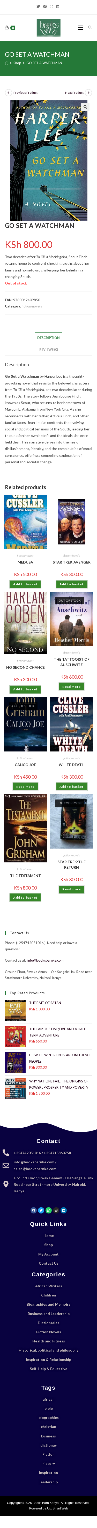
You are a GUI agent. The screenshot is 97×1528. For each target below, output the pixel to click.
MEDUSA (25, 562)
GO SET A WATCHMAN (44, 63)
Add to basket (25, 584)
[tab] (48, 338)
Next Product (74, 92)
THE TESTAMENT (25, 875)
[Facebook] (45, 6)
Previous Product (25, 92)
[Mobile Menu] (81, 27)
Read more (71, 687)
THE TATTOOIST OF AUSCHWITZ (71, 662)
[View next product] (88, 92)
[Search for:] (88, 27)
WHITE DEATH (72, 764)
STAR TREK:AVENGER (72, 562)
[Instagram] (51, 6)
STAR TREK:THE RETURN (71, 864)
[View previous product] (8, 92)
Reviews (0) (48, 350)
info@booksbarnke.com (45, 960)
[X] (39, 6)
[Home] (6, 63)
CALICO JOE (25, 764)
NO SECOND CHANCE (25, 667)
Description (48, 338)
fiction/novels (32, 306)
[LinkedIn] (58, 6)
